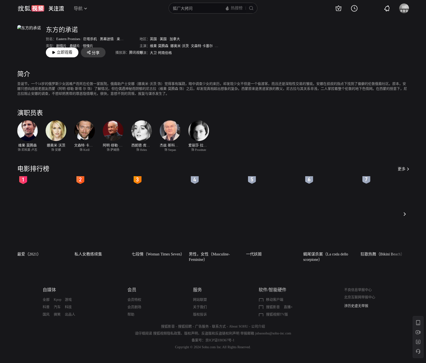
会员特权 (134, 299)
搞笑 (57, 314)
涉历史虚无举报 (356, 306)
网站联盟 (200, 299)
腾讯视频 (136, 52)
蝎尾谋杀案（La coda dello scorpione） (325, 257)
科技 (68, 307)
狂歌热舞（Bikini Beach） (382, 254)
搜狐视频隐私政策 (167, 333)
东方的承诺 (62, 29)
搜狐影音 (273, 307)
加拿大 (175, 39)
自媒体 (49, 289)
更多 (402, 169)
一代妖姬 (254, 254)
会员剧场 (134, 307)
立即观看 (64, 52)
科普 (46, 307)
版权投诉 (200, 314)
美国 (163, 39)
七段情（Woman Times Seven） (158, 254)
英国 (153, 39)
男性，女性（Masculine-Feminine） (209, 257)
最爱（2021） (29, 254)
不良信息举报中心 (358, 290)
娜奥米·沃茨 (179, 46)
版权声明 (191, 333)
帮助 (130, 314)
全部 (46, 299)
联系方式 (219, 326)
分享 (96, 53)
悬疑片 (75, 46)
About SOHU (238, 326)
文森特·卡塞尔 (202, 46)
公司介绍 (258, 326)
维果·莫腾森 (159, 46)
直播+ (288, 307)
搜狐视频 (31, 8)
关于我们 (200, 307)
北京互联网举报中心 (359, 297)
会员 (131, 289)
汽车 (57, 307)
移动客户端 (274, 299)
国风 (46, 314)
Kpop (57, 299)
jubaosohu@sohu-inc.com (273, 333)
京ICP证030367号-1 (219, 340)
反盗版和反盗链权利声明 (220, 333)
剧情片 (61, 46)
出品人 (70, 314)
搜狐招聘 (185, 326)
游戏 (68, 299)
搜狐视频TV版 (277, 314)
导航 (78, 8)
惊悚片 (88, 46)
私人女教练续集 (88, 254)
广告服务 (202, 326)
